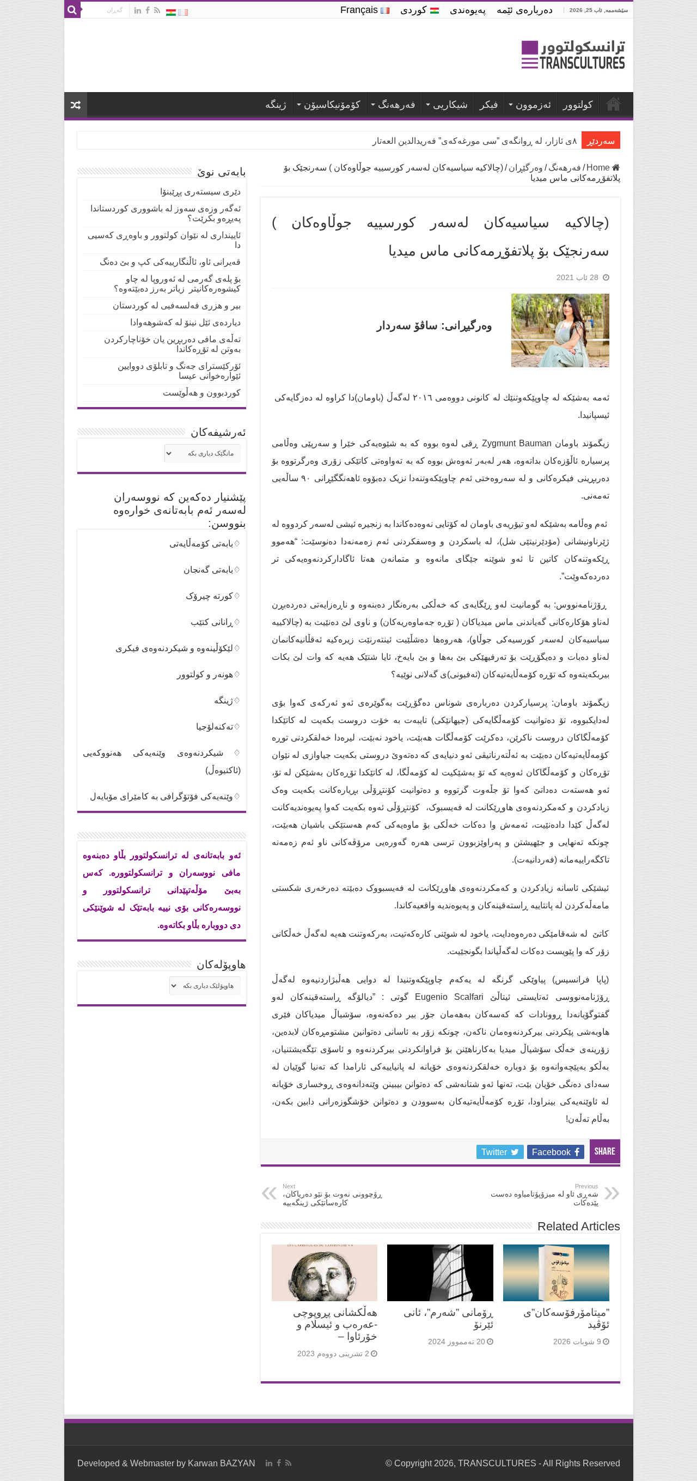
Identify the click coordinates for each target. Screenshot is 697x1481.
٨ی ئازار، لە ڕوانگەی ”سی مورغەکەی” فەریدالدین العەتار (474, 140)
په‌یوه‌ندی (468, 9)
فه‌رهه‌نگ (396, 104)
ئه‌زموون (533, 104)
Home (599, 167)
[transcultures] (573, 56)
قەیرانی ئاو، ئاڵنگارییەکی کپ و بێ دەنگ (170, 261)
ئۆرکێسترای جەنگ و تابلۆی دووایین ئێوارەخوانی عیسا (179, 370)
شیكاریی (450, 104)
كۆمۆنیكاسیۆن (332, 104)
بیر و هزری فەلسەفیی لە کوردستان (177, 305)
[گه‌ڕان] (72, 10)
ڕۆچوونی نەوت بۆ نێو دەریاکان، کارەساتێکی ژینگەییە (332, 1195)
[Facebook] (147, 10)
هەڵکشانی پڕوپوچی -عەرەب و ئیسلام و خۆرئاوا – (335, 1324)
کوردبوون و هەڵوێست (202, 392)
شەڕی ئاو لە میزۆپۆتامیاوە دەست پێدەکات (544, 1195)
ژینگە (275, 104)
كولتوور (578, 104)
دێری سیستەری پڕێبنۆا (200, 191)
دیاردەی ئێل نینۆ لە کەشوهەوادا (185, 322)
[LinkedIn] (137, 10)
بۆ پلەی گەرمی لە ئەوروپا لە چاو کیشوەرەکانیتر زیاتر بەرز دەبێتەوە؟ (177, 283)
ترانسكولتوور (614, 103)
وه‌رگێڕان (526, 167)
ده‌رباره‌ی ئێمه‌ (525, 9)
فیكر (489, 104)
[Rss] (157, 10)
